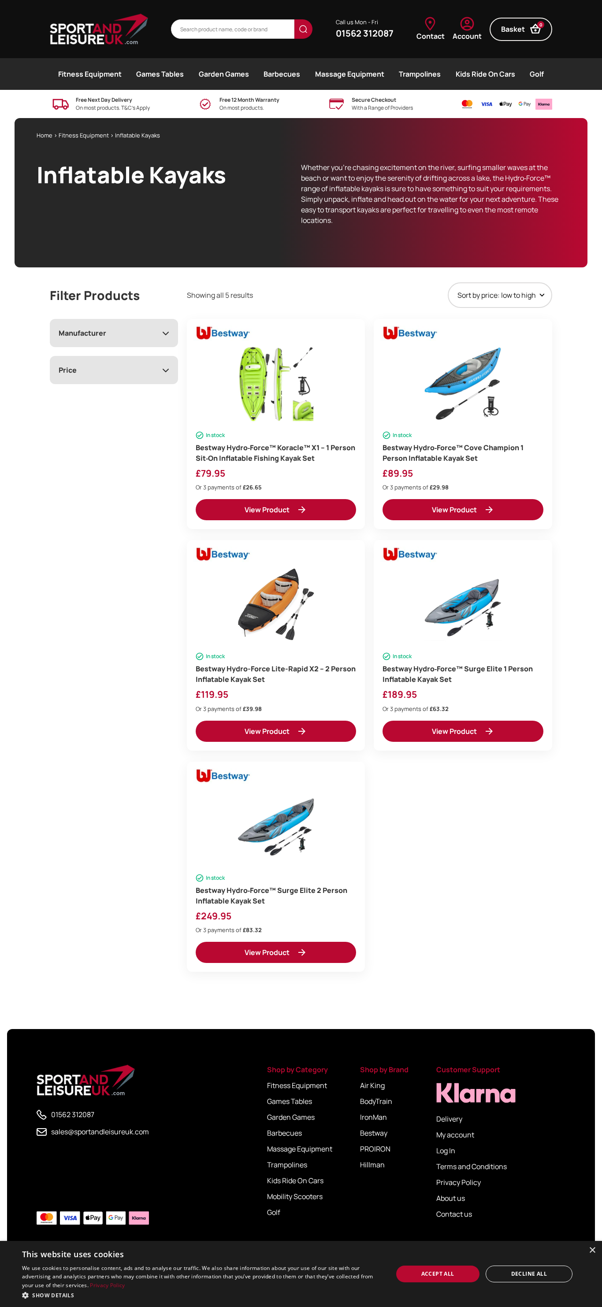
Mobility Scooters (295, 1196)
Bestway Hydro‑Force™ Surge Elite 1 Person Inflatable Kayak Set (458, 674)
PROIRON (375, 1149)
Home (44, 135)
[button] (202, 1295)
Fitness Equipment (90, 74)
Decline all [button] (529, 1273)
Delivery (449, 1119)
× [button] (592, 1250)
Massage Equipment (349, 74)
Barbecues (282, 74)
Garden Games (224, 74)
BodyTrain (376, 1101)
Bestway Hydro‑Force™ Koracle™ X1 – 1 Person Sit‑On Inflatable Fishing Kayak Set (275, 453)
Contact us (454, 1214)
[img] (99, 29)
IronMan (373, 1117)
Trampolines (420, 74)
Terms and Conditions (471, 1166)
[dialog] (301, 1274)
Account (467, 36)
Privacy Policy (458, 1182)
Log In (445, 1150)
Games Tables (160, 74)
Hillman (372, 1165)
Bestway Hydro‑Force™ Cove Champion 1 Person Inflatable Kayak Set (453, 453)
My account (455, 1135)
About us (450, 1198)
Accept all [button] (437, 1273)
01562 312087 (365, 33)
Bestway (373, 1133)
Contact (430, 36)
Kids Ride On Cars (485, 74)
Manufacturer (82, 333)
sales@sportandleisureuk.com (100, 1132)
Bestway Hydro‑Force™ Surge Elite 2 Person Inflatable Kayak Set (271, 895)
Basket (522, 28)
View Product (267, 510)
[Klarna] (476, 1093)
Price (68, 370)
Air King (372, 1085)
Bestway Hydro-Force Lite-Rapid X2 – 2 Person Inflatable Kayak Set (276, 674)
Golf (537, 74)
